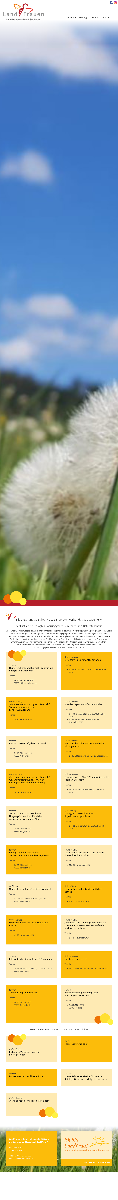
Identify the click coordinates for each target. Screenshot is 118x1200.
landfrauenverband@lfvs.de (21, 1158)
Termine (94, 17)
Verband (71, 17)
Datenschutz (103, 1162)
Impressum (89, 1162)
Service (105, 17)
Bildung (83, 17)
